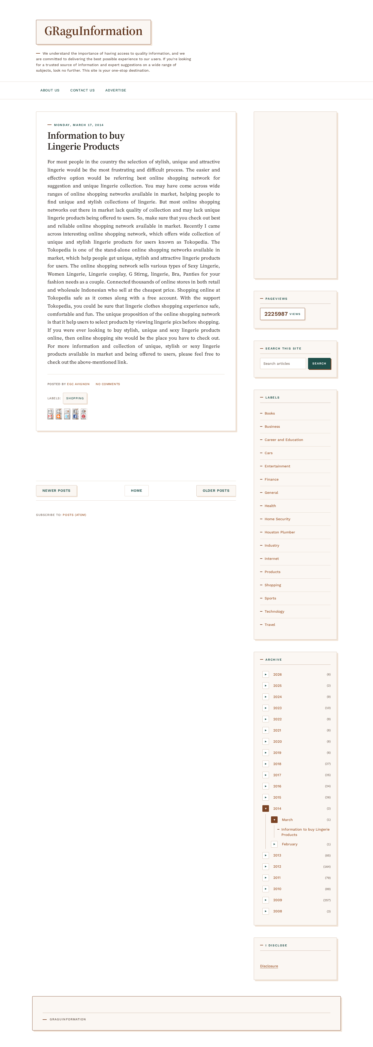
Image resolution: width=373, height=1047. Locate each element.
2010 (277, 889)
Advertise (115, 90)
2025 (277, 686)
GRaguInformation (93, 30)
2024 (277, 697)
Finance (272, 479)
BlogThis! (60, 414)
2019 (277, 753)
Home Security (277, 519)
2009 (277, 900)
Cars (269, 453)
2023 (277, 708)
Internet (272, 559)
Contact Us (82, 90)
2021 (277, 730)
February (289, 844)
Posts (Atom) (74, 515)
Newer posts (56, 490)
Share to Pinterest (85, 414)
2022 (277, 719)
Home (136, 490)
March (287, 820)
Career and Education (284, 440)
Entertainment (277, 466)
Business (272, 426)
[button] (265, 674)
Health (270, 506)
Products (272, 572)
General (271, 492)
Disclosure (269, 966)
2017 (277, 775)
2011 (277, 878)
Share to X (68, 414)
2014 (277, 808)
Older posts (216, 490)
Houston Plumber (280, 532)
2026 (277, 674)
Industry (272, 545)
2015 (277, 797)
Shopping (75, 398)
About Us (50, 90)
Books (270, 413)
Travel (270, 625)
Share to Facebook (77, 414)
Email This (51, 414)
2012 (277, 866)
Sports (270, 598)
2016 (277, 786)
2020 (277, 741)
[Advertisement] (295, 194)
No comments (108, 384)
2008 (277, 911)
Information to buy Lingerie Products (86, 141)
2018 (277, 764)
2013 (277, 855)
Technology (274, 611)
